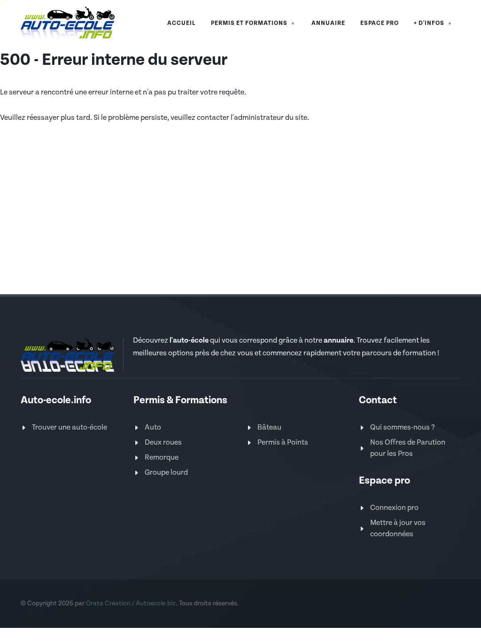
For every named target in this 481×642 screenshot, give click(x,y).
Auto (153, 427)
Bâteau (269, 427)
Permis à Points (282, 442)
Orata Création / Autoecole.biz (131, 603)
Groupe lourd (166, 472)
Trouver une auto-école (69, 427)
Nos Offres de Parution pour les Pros (407, 448)
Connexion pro (394, 507)
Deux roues (163, 442)
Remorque (161, 457)
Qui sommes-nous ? (402, 427)
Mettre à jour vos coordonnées (398, 528)
